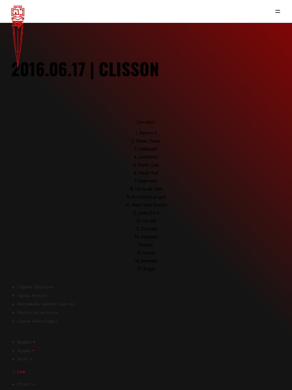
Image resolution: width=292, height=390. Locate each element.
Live (21, 371)
